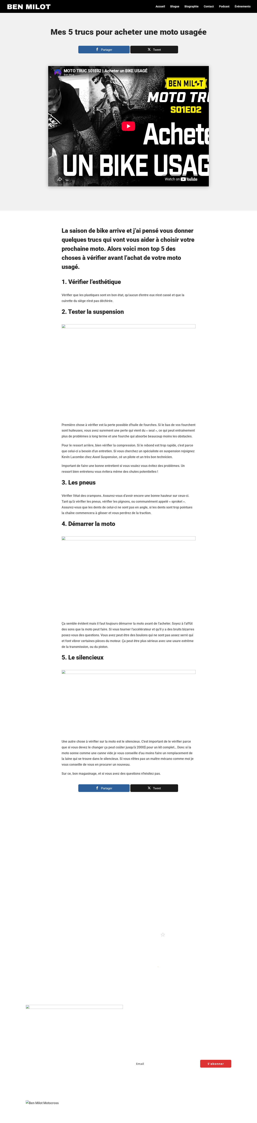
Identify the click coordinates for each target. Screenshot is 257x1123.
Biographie (192, 6)
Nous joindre (143, 1030)
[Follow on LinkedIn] (61, 1090)
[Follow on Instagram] (37, 1090)
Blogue (174, 6)
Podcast (224, 6)
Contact (209, 6)
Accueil (160, 6)
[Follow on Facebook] (29, 1090)
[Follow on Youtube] (45, 1090)
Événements (243, 6)
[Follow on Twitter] (53, 1090)
